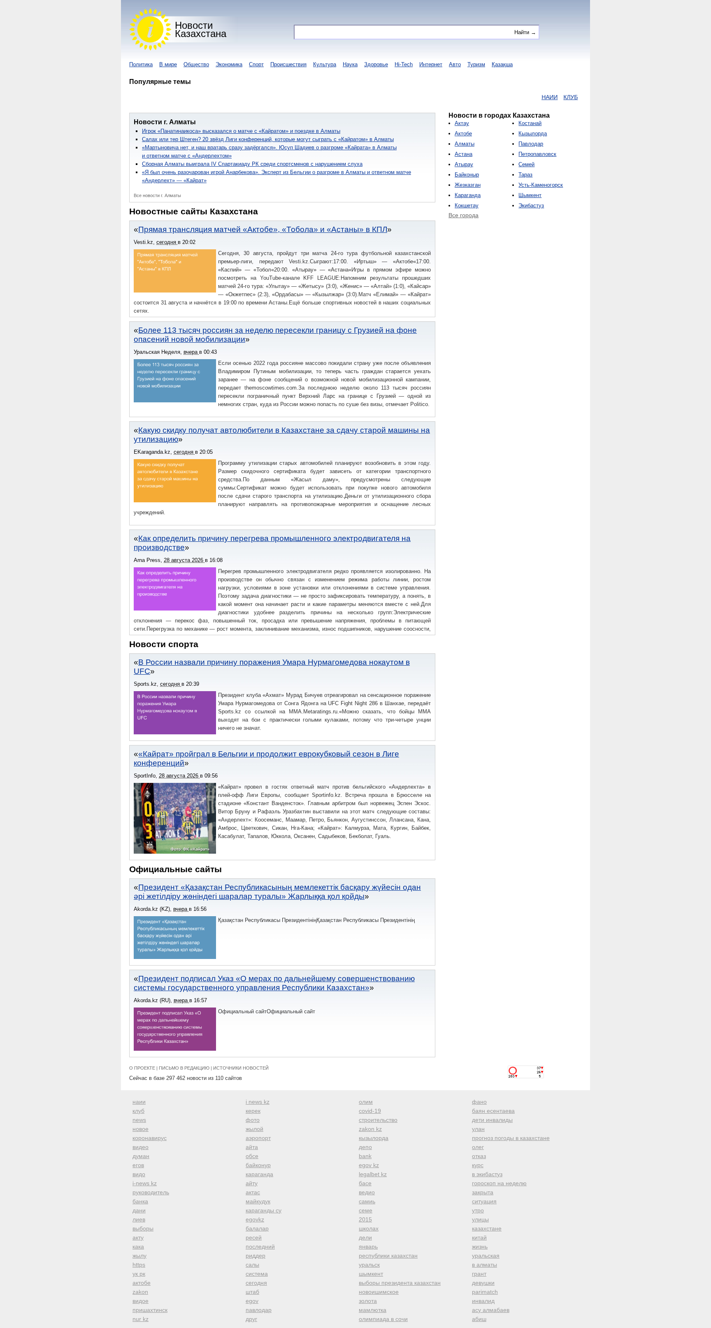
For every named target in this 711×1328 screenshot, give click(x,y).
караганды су (263, 1210)
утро (478, 1210)
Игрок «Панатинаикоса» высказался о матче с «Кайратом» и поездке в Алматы (241, 131)
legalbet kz (373, 1174)
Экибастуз (531, 205)
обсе (252, 1156)
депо (365, 1147)
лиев (138, 1219)
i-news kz (144, 1183)
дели (365, 1237)
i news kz (258, 1101)
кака (138, 1246)
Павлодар (530, 144)
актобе (141, 1282)
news (139, 1120)
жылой (254, 1129)
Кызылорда (532, 133)
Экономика (229, 64)
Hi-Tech (404, 64)
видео (140, 1147)
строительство (378, 1120)
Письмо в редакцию (184, 1068)
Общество (196, 64)
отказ (479, 1156)
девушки (483, 1282)
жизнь (480, 1246)
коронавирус (149, 1138)
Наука (350, 64)
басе (365, 1183)
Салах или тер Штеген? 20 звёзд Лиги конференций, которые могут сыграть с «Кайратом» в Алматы (268, 139)
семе (365, 1210)
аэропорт (258, 1138)
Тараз (525, 175)
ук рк (138, 1273)
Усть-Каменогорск (540, 185)
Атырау (464, 164)
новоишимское (379, 1292)
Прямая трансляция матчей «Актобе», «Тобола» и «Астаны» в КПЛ (262, 229)
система (257, 1273)
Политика (141, 64)
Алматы (464, 144)
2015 (365, 1219)
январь (368, 1246)
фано (479, 1101)
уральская (486, 1255)
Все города (463, 215)
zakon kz (370, 1129)
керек (253, 1110)
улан (478, 1129)
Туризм (476, 64)
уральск (369, 1264)
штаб (252, 1292)
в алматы (484, 1264)
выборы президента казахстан (400, 1282)
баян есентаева (493, 1110)
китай (479, 1237)
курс (477, 1165)
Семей (526, 164)
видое (140, 1301)
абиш (479, 1319)
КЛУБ (547, 97)
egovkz (255, 1219)
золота (368, 1301)
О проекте (142, 1068)
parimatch (485, 1292)
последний (260, 1246)
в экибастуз (487, 1174)
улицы (480, 1219)
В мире (168, 64)
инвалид (483, 1301)
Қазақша (502, 64)
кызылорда (373, 1138)
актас (253, 1192)
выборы (142, 1228)
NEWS (568, 97)
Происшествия (288, 64)
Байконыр (467, 175)
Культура (324, 64)
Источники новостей (241, 1068)
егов (138, 1165)
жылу (139, 1255)
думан (140, 1156)
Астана (463, 154)
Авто (455, 64)
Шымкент (529, 195)
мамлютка (372, 1310)
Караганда (468, 195)
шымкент (371, 1273)
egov (252, 1301)
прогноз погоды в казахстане (511, 1138)
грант (479, 1273)
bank (365, 1156)
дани (139, 1210)
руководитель (150, 1192)
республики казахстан (388, 1255)
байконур (258, 1165)
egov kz (369, 1165)
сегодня (256, 1282)
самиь (367, 1201)
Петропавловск (537, 154)
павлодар (259, 1310)
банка (140, 1201)
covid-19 (370, 1110)
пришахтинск (149, 1310)
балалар (257, 1228)
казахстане (487, 1228)
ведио (367, 1192)
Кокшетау (467, 205)
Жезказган (468, 185)
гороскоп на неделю (499, 1183)
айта (252, 1147)
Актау (462, 123)
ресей (254, 1237)
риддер (255, 1255)
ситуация (484, 1201)
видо (138, 1174)
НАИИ (526, 97)
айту (252, 1183)
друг (251, 1319)
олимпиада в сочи (383, 1319)
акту (138, 1237)
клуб (138, 1110)
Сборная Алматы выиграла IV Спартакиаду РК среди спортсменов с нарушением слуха (252, 164)
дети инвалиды (492, 1120)
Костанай (529, 123)
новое (140, 1129)
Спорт (256, 64)
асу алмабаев (490, 1310)
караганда (259, 1174)
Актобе (463, 133)
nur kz (140, 1319)
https (138, 1264)
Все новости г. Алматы (157, 195)
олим (366, 1101)
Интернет (430, 64)
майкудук (258, 1201)
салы (252, 1264)
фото (253, 1120)
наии (139, 1101)
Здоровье (376, 64)
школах (369, 1228)
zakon (140, 1292)
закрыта (482, 1192)
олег (478, 1147)
